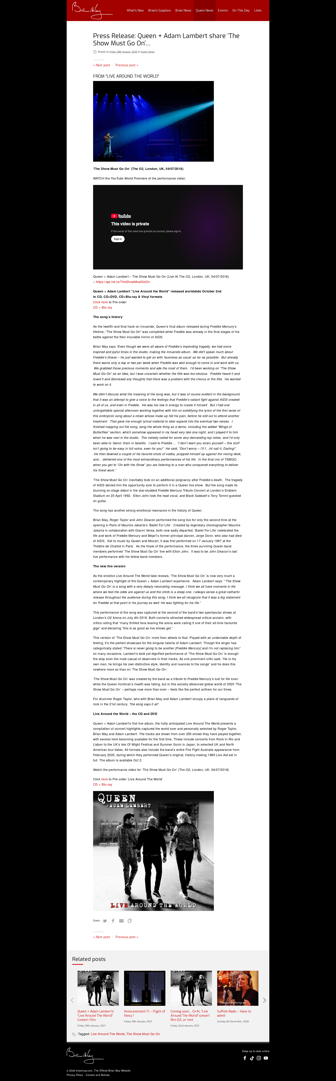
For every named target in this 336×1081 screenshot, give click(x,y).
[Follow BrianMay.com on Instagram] (258, 1058)
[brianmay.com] (92, 10)
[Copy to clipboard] (129, 920)
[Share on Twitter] (104, 920)
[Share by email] (121, 920)
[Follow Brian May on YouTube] (265, 1058)
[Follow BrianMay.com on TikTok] (251, 1058)
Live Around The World (107, 1033)
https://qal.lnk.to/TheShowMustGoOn (123, 281)
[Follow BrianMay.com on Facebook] (244, 1058)
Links (257, 10)
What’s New (135, 10)
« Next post (101, 65)
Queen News (204, 10)
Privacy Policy (75, 1075)
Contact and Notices (98, 1075)
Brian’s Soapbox (159, 10)
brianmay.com (84, 1070)
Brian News (183, 10)
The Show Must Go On (143, 1033)
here (104, 779)
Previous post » (126, 65)
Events (223, 10)
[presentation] (72, 1000)
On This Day (241, 10)
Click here (100, 302)
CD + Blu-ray (103, 307)
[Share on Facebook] (113, 920)
